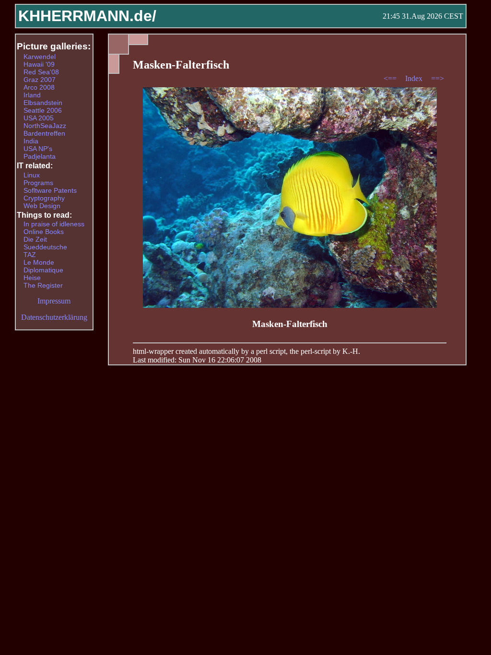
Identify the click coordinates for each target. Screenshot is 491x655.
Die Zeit (35, 239)
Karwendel (39, 56)
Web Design (41, 206)
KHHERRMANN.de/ (87, 15)
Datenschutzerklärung (54, 317)
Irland (32, 95)
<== (391, 78)
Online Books (43, 231)
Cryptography (44, 198)
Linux (31, 175)
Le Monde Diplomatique (43, 266)
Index (414, 78)
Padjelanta (39, 156)
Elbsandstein (42, 102)
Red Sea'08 (41, 72)
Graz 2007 (39, 79)
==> (437, 78)
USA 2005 (38, 118)
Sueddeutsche (45, 247)
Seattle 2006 (42, 110)
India (30, 141)
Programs (38, 183)
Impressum (53, 301)
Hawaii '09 (39, 64)
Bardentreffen (44, 133)
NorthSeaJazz (44, 125)
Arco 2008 (39, 87)
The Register (43, 285)
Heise (32, 277)
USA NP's (37, 148)
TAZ (29, 254)
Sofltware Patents (50, 190)
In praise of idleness (53, 224)
